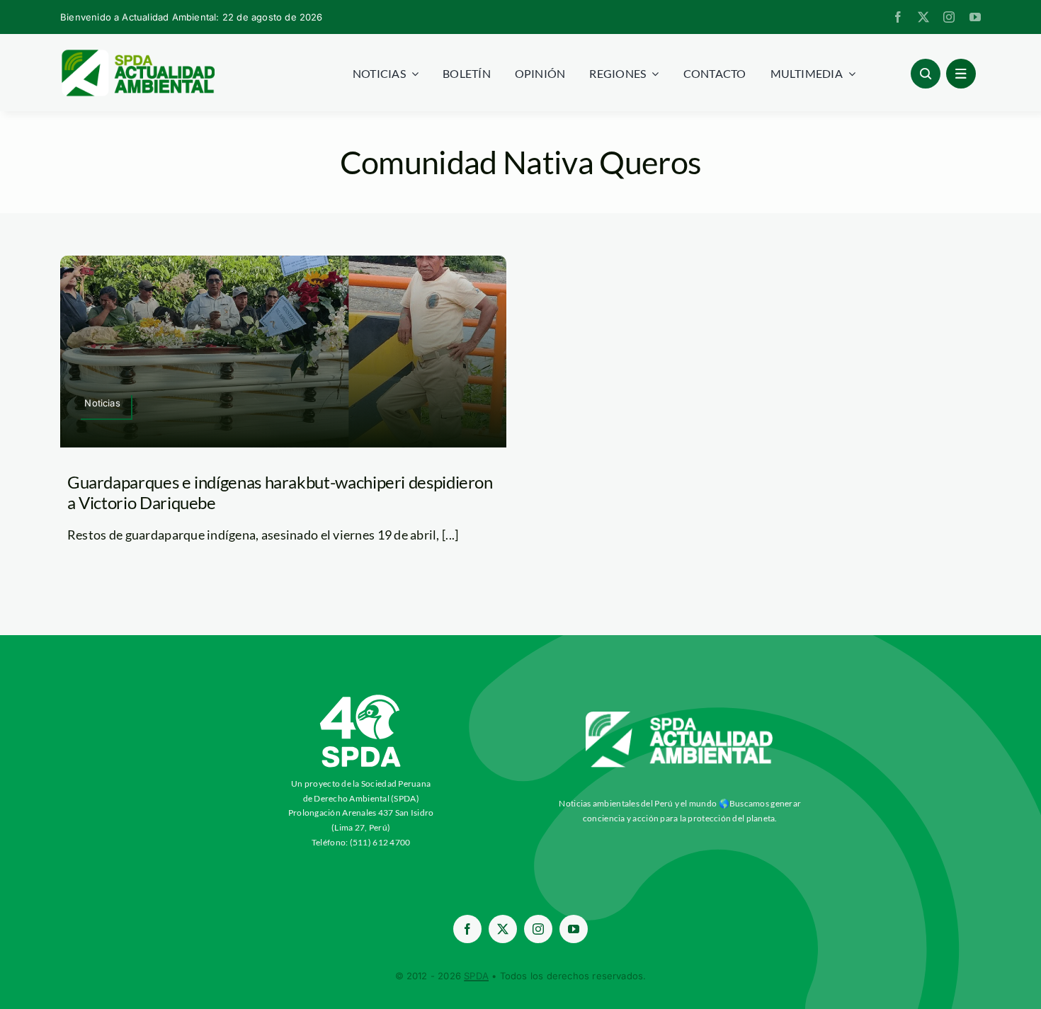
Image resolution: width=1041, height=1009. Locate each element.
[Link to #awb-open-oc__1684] (961, 74)
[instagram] (949, 17)
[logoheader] (137, 54)
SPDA (476, 975)
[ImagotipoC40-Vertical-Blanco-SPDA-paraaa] (361, 698)
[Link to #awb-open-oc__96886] (925, 74)
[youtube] (975, 17)
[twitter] (923, 17)
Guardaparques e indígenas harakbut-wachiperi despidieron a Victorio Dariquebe (280, 492)
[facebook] (898, 17)
